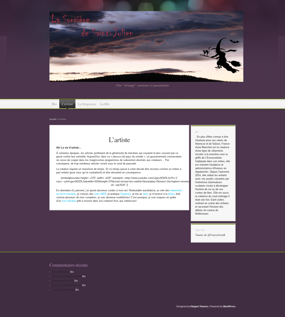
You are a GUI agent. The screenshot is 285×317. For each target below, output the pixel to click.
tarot (145, 193)
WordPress (229, 306)
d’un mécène (68, 200)
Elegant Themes (199, 306)
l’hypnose (125, 193)
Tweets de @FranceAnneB (210, 235)
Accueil (52, 119)
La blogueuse (87, 104)
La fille (105, 104)
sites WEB (100, 193)
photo (171, 193)
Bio (54, 104)
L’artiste (67, 104)
